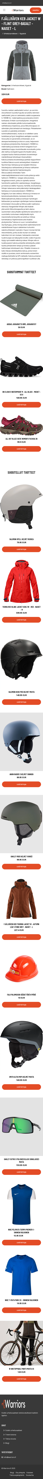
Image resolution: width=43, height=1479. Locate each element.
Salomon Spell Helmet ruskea (21, 539)
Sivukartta (30, 1475)
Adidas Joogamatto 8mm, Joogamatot (21, 324)
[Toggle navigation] (4, 10)
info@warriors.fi (6, 3)
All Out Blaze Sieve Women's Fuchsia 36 (21, 438)
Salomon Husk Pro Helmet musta (21, 692)
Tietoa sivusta (10, 1439)
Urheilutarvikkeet (11, 33)
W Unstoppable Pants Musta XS (21, 1368)
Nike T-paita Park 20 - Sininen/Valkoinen (21, 1300)
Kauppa (36, 10)
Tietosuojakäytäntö (17, 1475)
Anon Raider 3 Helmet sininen (21, 774)
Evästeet (29, 1472)
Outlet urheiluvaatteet (13, 1430)
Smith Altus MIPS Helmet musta (21, 1077)
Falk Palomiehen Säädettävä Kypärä (21, 994)
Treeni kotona (10, 1435)
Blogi (7, 1443)
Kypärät (23, 33)
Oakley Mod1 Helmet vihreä (21, 856)
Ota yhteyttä (20, 1472)
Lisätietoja (21, 101)
